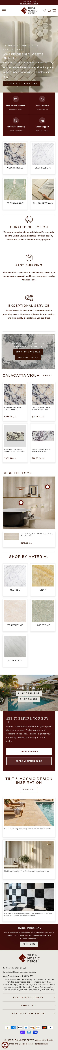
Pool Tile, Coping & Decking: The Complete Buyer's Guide (27, 829)
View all (47, 376)
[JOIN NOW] (29, 937)
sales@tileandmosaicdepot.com (21, 972)
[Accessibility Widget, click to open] (5, 1045)
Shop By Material (28, 352)
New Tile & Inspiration (28, 1013)
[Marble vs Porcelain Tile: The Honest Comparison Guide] (29, 854)
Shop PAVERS (29, 699)
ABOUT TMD (28, 1005)
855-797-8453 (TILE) (16, 968)
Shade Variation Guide (29, 761)
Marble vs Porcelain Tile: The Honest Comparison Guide (26, 871)
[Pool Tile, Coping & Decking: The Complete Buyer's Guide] (29, 812)
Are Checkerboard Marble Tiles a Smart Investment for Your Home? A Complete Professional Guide (28, 914)
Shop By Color (28, 358)
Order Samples (29, 752)
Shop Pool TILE (29, 693)
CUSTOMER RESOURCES (28, 997)
